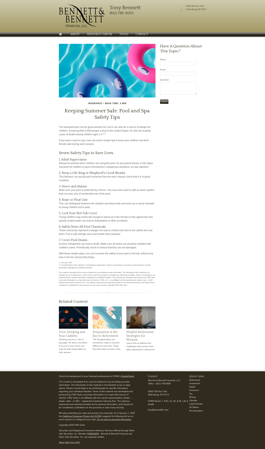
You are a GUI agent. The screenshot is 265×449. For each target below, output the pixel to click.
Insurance (194, 390)
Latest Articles (196, 404)
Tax (191, 393)
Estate (192, 387)
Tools (123, 34)
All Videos (194, 407)
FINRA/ (90, 433)
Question (164, 79)
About (75, 34)
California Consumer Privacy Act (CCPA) (82, 416)
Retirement (194, 380)
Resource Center (99, 34)
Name (163, 59)
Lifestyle (193, 400)
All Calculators (196, 410)
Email (162, 69)
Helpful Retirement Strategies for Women (140, 335)
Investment (194, 383)
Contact (142, 34)
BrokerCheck (127, 376)
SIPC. (97, 433)
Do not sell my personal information (114, 419)
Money (192, 397)
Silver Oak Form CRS (69, 442)
